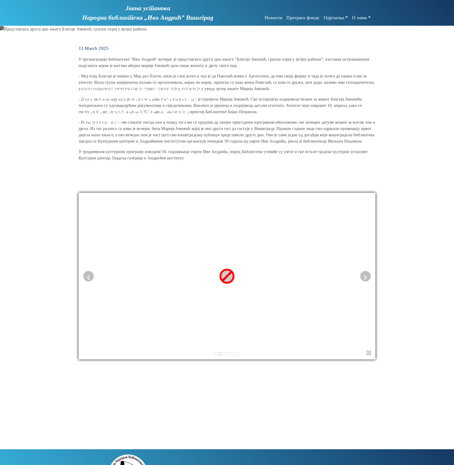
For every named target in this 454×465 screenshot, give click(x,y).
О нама (359, 17)
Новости (273, 17)
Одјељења (334, 17)
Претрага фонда (302, 17)
